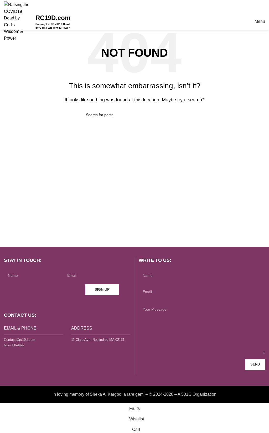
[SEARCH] (181, 115)
